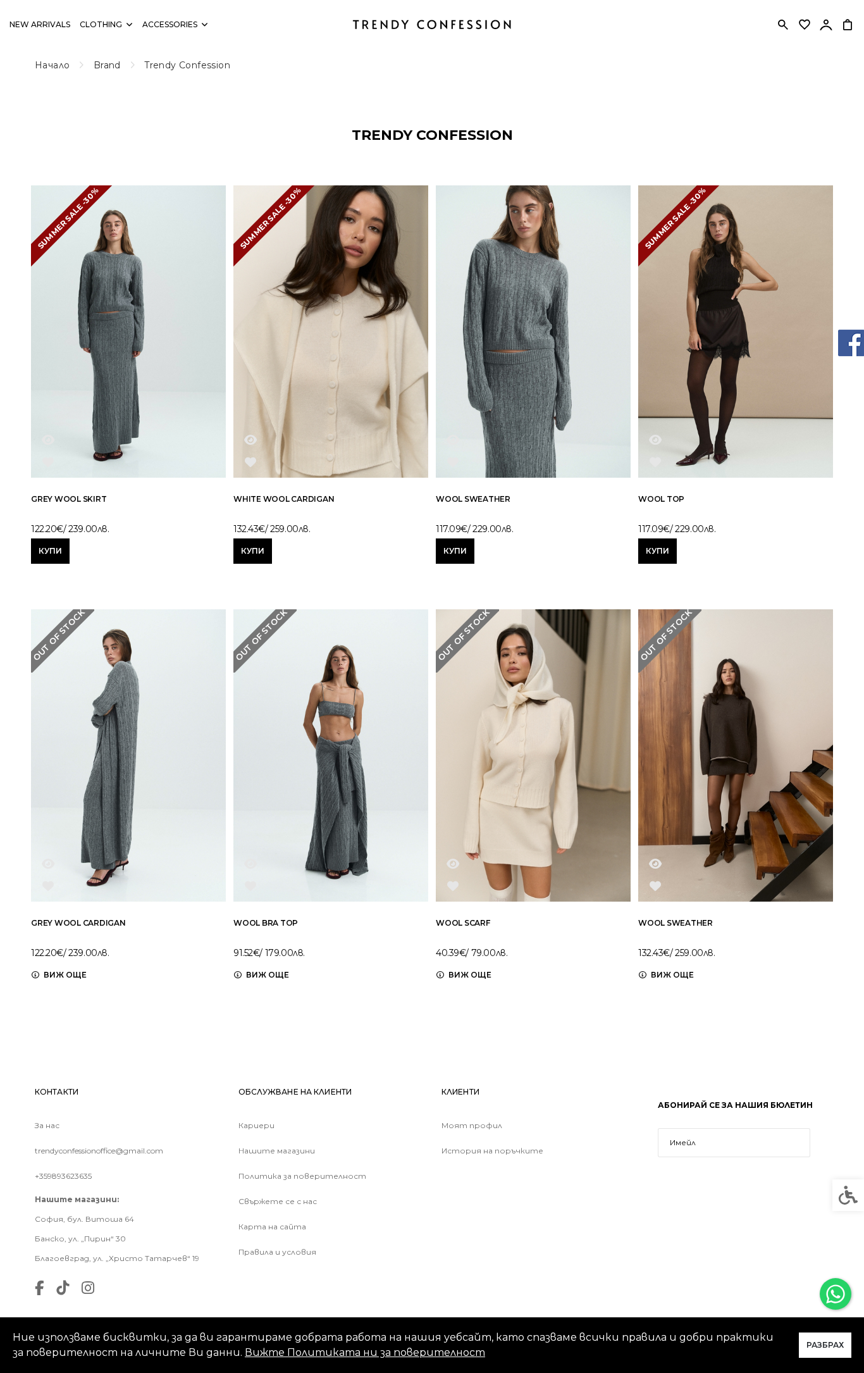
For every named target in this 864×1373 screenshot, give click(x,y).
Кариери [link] (256, 1125)
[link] (835, 1294)
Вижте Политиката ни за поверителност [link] (365, 1352)
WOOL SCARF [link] (463, 923)
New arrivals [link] (39, 24)
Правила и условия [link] (277, 1252)
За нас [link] (47, 1125)
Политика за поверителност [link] (302, 1176)
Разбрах (825, 1345)
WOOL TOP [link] (661, 499)
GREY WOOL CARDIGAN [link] (78, 923)
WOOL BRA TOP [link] (265, 923)
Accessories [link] (169, 24)
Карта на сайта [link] (272, 1227)
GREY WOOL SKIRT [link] (68, 499)
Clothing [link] (101, 24)
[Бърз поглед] (48, 439)
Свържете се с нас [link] (277, 1201)
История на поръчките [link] (492, 1151)
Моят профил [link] (471, 1125)
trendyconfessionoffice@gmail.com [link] (99, 1151)
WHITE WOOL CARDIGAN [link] (283, 499)
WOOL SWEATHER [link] (473, 499)
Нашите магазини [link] (276, 1151)
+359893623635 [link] (63, 1176)
